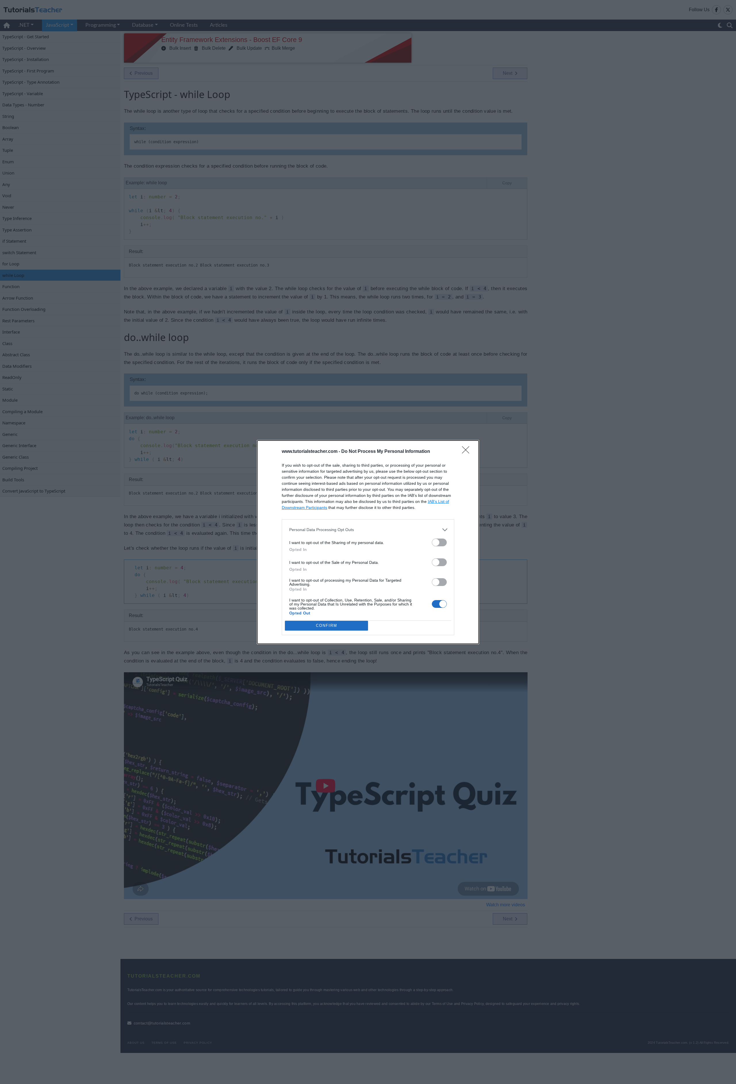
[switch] (439, 542)
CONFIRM (326, 625)
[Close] (467, 451)
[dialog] (368, 542)
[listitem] (368, 530)
